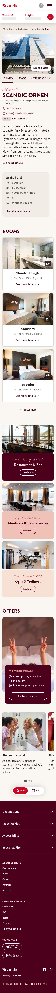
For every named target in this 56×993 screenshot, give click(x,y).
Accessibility (10, 835)
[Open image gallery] (28, 253)
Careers (6, 879)
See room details (26, 284)
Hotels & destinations (18, 29)
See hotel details (13, 162)
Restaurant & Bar (41, 78)
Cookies (17, 975)
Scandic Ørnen (43, 29)
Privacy (6, 975)
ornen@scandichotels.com (20, 113)
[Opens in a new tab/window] (12, 949)
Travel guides (11, 823)
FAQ (4, 912)
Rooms (22, 78)
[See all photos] (28, 54)
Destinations (10, 811)
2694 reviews (18, 118)
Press (5, 873)
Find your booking (11, 929)
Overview (7, 78)
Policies (6, 923)
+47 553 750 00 (13, 108)
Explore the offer (28, 696)
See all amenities (17, 211)
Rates (5, 917)
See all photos (40, 68)
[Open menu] (50, 5)
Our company (9, 868)
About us (7, 890)
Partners (7, 885)
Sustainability (11, 847)
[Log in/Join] (41, 5)
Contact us (7, 906)
